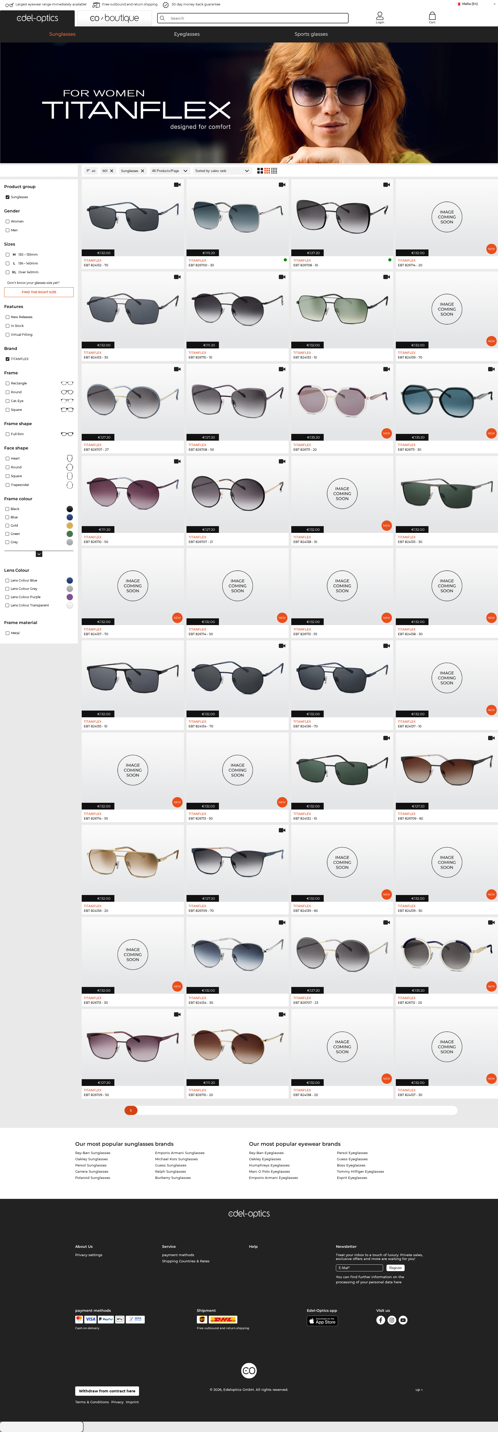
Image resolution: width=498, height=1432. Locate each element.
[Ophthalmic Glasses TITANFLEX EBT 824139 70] (447, 307)
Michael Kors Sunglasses (176, 1159)
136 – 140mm (26, 263)
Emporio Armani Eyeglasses (273, 1178)
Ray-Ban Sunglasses (92, 1153)
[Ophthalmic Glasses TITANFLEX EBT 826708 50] (237, 399)
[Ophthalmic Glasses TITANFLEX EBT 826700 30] (237, 215)
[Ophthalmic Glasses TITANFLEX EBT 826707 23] (342, 953)
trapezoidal (20, 485)
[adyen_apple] (120, 1319)
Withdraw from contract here (107, 1391)
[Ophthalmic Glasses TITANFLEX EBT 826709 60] (447, 768)
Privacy (117, 1402)
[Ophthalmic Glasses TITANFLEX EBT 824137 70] (133, 584)
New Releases (21, 317)
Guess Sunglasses (170, 1165)
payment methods (178, 1255)
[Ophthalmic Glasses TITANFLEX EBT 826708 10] (342, 215)
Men (14, 230)
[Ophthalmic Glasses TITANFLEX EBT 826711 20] (342, 399)
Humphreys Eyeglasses (269, 1165)
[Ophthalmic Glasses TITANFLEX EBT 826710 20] (237, 1044)
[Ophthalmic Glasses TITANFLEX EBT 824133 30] (133, 307)
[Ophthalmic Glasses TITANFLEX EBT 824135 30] (447, 491)
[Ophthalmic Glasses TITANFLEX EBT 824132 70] (133, 215)
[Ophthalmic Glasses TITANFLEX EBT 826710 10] (237, 307)
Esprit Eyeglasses (352, 1178)
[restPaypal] (106, 1319)
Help (253, 1246)
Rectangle (19, 383)
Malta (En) (470, 4)
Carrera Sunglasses (91, 1171)
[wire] (135, 1319)
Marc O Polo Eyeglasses (269, 1171)
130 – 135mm (26, 254)
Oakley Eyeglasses (265, 1159)
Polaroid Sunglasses (92, 1178)
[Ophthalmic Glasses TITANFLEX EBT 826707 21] (237, 491)
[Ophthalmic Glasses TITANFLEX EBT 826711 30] (447, 399)
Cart (432, 22)
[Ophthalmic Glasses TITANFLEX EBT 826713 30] (133, 953)
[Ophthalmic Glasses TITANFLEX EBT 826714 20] (447, 215)
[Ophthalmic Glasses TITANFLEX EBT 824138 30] (447, 584)
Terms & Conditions (92, 1402)
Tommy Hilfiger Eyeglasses (360, 1171)
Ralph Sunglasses (170, 1171)
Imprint (132, 1402)
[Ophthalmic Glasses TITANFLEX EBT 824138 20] (342, 1044)
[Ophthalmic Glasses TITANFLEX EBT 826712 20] (447, 953)
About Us (84, 1246)
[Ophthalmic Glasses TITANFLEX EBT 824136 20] (133, 860)
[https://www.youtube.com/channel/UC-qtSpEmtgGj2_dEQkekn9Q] (403, 1321)
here (398, 1282)
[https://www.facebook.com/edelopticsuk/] (380, 1321)
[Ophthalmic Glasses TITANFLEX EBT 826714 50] (237, 584)
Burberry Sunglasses (173, 1178)
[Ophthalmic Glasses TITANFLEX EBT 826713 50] (237, 768)
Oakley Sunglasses (91, 1159)
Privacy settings (88, 1255)
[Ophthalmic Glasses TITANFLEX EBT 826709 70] (237, 860)
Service (169, 1246)
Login (380, 22)
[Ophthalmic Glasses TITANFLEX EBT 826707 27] (133, 399)
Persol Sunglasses (91, 1165)
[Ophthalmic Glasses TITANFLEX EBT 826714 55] (133, 768)
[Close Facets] (39, 171)
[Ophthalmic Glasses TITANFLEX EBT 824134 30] (237, 953)
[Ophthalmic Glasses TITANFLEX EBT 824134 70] (237, 676)
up (418, 1389)
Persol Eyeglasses (352, 1153)
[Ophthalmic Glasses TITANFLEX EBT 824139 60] (342, 860)
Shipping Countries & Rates (186, 1261)
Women (17, 221)
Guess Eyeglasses (352, 1159)
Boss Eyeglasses (351, 1165)
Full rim (17, 434)
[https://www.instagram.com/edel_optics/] (392, 1321)
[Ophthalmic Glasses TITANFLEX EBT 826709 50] (133, 1044)
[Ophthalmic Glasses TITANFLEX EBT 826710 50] (133, 491)
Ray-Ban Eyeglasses (266, 1153)
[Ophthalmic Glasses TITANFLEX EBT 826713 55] (342, 584)
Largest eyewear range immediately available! (51, 4)
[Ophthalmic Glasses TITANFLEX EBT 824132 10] (342, 768)
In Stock (17, 326)
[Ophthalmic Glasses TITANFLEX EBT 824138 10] (342, 491)
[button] (37, 18)
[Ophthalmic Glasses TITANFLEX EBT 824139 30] (447, 860)
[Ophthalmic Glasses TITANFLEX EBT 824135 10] (133, 676)
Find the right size (39, 292)
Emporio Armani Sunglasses (180, 1153)
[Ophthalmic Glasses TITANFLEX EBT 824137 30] (447, 1044)
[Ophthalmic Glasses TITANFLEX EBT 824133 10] (342, 307)
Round (16, 467)
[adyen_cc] (79, 1319)
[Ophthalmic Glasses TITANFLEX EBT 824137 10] (447, 676)
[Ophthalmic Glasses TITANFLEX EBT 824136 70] (342, 676)
